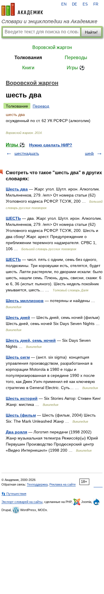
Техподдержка (37, 484)
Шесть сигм (18, 357)
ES (85, 4)
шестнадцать (26, 153)
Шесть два (17, 189)
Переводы (76, 57)
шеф (89, 153)
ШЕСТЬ (13, 218)
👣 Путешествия (13, 493)
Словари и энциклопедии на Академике (49, 21)
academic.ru (22, 9)
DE (74, 4)
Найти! (91, 32)
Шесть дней (18, 317)
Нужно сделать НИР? (50, 145)
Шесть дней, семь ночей (31, 340)
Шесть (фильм (21, 415)
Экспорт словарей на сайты (21, 502)
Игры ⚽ (76, 67)
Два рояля (16, 432)
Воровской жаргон (52, 47)
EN (63, 4)
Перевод (41, 106)
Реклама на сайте (62, 484)
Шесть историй (22, 398)
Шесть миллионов (25, 300)
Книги (28, 67)
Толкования (28, 57)
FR (95, 4)
